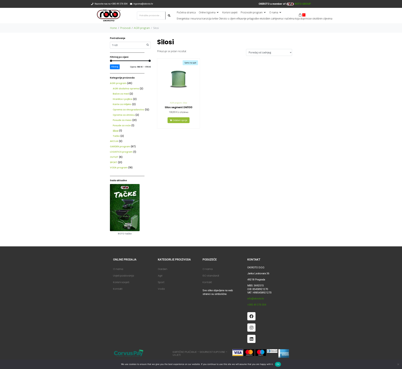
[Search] (168, 15)
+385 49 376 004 (256, 304)
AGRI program (118, 83)
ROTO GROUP (303, 3)
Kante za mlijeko (122, 104)
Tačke (116, 136)
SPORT (113, 162)
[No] (398, 364)
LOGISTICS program (121, 151)
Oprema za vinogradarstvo (128, 109)
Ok (278, 364)
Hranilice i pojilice (122, 99)
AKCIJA (114, 141)
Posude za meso (122, 120)
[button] (209, 12)
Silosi (115, 130)
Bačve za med (121, 93)
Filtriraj (114, 66)
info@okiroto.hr (255, 298)
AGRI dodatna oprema (126, 88)
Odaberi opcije (180, 120)
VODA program (119, 167)
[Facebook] (251, 316)
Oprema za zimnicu (124, 115)
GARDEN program (120, 146)
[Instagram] (251, 327)
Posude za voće (122, 125)
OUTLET (114, 157)
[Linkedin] (251, 339)
